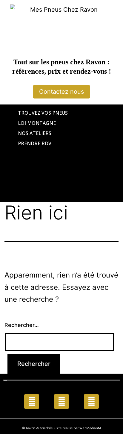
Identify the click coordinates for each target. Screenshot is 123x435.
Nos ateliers (34, 133)
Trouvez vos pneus (43, 113)
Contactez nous (61, 91)
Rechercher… (21, 325)
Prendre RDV (34, 143)
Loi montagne (37, 123)
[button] (61, 153)
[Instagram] (91, 401)
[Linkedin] (61, 401)
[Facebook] (31, 401)
